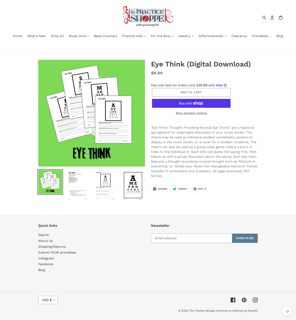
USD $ (47, 300)
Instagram (46, 258)
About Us (45, 241)
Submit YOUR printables (57, 252)
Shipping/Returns (52, 247)
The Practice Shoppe (202, 310)
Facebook (45, 264)
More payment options (191, 113)
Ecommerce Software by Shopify (237, 310)
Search (43, 235)
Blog (41, 270)
